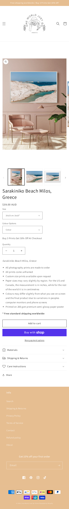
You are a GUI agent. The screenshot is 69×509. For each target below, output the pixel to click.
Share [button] (9, 374)
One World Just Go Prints (30, 503)
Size (4, 209)
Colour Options (9, 223)
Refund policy (13, 437)
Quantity (6, 244)
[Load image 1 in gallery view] (16, 177)
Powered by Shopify (46, 503)
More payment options (34, 340)
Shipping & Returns (16, 408)
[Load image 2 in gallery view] (34, 177)
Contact (10, 430)
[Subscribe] (58, 465)
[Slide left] (3, 177)
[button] (4, 23)
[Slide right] (65, 177)
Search (9, 401)
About (9, 444)
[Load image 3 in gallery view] (52, 177)
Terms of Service (14, 423)
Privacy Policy (13, 415)
